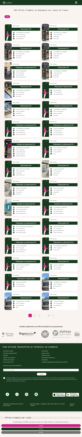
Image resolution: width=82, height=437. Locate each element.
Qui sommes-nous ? (8, 362)
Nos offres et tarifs (8, 351)
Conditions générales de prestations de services (54, 362)
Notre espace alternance (48, 357)
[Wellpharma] (42, 334)
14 (48, 315)
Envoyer (41, 374)
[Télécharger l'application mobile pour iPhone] (59, 394)
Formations (45, 360)
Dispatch (5, 355)
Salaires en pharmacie (9, 357)
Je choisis (41, 429)
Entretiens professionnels (10, 353)
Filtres (7, 16)
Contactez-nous (46, 355)
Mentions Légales (35, 404)
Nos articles (45, 351)
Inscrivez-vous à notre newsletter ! (12, 365)
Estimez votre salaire (8, 360)
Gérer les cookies (72, 404)
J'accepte (41, 425)
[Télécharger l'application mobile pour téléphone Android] (72, 394)
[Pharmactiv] (25, 334)
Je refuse (41, 432)
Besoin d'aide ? (46, 353)
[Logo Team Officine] (7, 2)
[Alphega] (59, 334)
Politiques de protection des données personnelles (13, 404)
